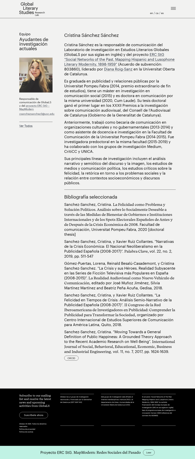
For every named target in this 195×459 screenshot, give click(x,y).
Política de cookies (26, 432)
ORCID (71, 358)
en (152, 13)
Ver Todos (26, 126)
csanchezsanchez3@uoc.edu (36, 113)
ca (157, 13)
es (162, 13)
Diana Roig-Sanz (118, 69)
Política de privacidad (27, 429)
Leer (148, 452)
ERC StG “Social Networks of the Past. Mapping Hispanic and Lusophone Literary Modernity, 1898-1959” (119, 59)
